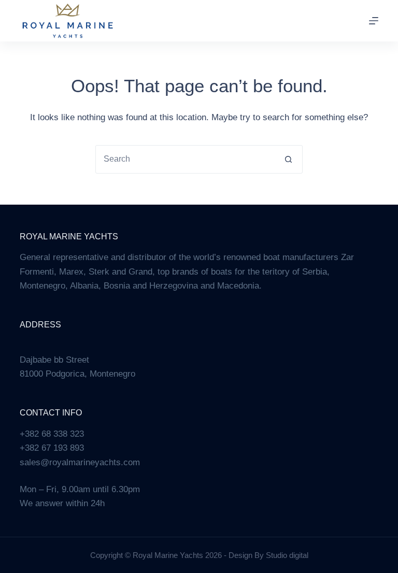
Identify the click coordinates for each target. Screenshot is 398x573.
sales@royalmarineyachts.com (80, 462)
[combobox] (185, 159)
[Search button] (288, 159)
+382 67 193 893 (52, 448)
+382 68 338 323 (52, 434)
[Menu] (373, 20)
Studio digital (287, 555)
